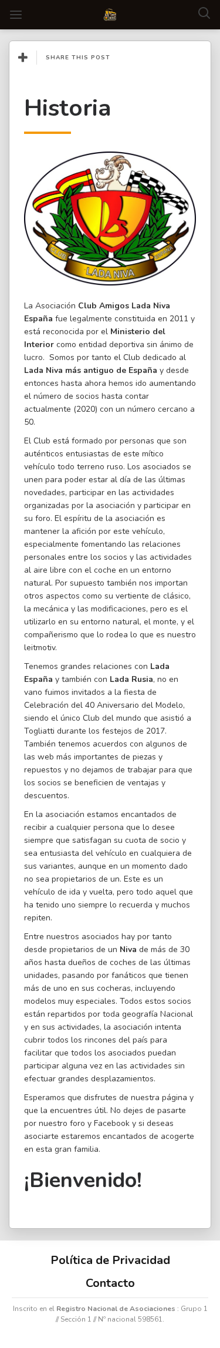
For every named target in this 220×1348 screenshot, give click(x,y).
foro (77, 1123)
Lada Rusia (131, 679)
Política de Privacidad (110, 1260)
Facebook (112, 1123)
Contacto (110, 1283)
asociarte (41, 1136)
